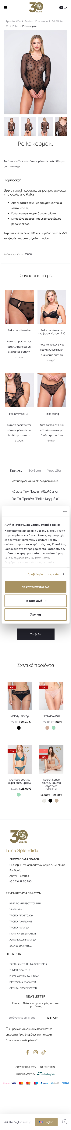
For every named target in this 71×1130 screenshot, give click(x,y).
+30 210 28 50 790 (20, 881)
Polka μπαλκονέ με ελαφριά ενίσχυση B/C (51, 331)
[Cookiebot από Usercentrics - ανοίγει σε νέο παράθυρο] (50, 511)
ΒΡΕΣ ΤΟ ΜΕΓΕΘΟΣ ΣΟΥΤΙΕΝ (25, 903)
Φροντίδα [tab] (54, 470)
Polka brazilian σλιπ (19, 330)
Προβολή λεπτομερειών (43, 574)
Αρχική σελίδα (13, 21)
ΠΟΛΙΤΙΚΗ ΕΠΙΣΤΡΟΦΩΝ (22, 933)
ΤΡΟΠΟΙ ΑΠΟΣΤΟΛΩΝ (21, 915)
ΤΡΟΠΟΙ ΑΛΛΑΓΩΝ (19, 927)
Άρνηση (35, 614)
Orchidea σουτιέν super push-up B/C (19, 781)
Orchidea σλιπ (51, 716)
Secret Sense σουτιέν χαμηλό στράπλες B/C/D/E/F (51, 784)
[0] (65, 7)
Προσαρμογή (33, 600)
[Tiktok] (43, 1052)
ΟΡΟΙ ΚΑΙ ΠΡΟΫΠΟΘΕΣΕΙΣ (23, 988)
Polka (15, 26)
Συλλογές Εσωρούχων (36, 21)
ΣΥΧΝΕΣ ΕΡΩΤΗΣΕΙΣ (20, 945)
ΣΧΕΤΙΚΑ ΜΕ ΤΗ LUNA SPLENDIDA (28, 964)
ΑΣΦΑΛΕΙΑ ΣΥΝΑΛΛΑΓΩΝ (23, 939)
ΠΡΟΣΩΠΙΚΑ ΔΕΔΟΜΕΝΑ (22, 982)
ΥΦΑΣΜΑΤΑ (15, 909)
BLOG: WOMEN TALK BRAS (24, 976)
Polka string (52, 413)
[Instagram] (35, 1052)
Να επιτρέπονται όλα (35, 586)
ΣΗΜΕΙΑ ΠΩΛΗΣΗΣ (19, 970)
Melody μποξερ (19, 716)
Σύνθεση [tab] (34, 470)
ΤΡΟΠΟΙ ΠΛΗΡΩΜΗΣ (20, 921)
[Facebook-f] (27, 1052)
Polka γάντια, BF (19, 413)
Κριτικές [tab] (16, 470)
